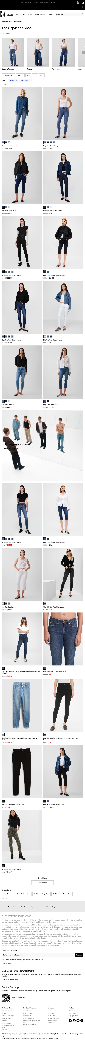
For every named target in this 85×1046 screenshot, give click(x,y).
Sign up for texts (73, 1016)
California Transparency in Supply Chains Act (34, 1038)
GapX (50, 14)
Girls (23, 14)
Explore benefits (27, 1016)
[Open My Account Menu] (77, 2)
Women (10, 14)
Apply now (5, 980)
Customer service (7, 1011)
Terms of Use (64, 1034)
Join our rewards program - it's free (31, 1021)
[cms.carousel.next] (83, 52)
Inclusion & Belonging (54, 1018)
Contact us (72, 1011)
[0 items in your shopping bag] (83, 2)
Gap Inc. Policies (53, 1038)
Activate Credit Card (28, 1018)
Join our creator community (52, 1021)
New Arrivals (8, 894)
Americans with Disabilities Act (11, 1038)
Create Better (51, 1016)
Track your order (6, 1018)
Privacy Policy (20, 1034)
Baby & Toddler (39, 14)
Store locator (72, 1013)
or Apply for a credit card (29, 1024)
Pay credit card (27, 1011)
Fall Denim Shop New (41, 894)
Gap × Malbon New (23, 894)
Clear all (4, 80)
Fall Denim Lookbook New (62, 894)
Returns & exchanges (8, 1016)
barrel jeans (70, 927)
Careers (50, 1011)
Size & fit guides (6, 1023)
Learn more (14, 980)
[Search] (82, 14)
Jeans (10, 21)
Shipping (4, 1013)
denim (33, 941)
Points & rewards (27, 1013)
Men (17, 14)
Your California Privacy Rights (50, 1034)
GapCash (4, 1029)
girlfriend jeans (54, 925)
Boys (30, 14)
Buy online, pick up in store (8, 1026)
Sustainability (74, 1034)
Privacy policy (6, 963)
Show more (5, 898)
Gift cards (4, 1020)
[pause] (83, 7)
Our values (51, 1013)
